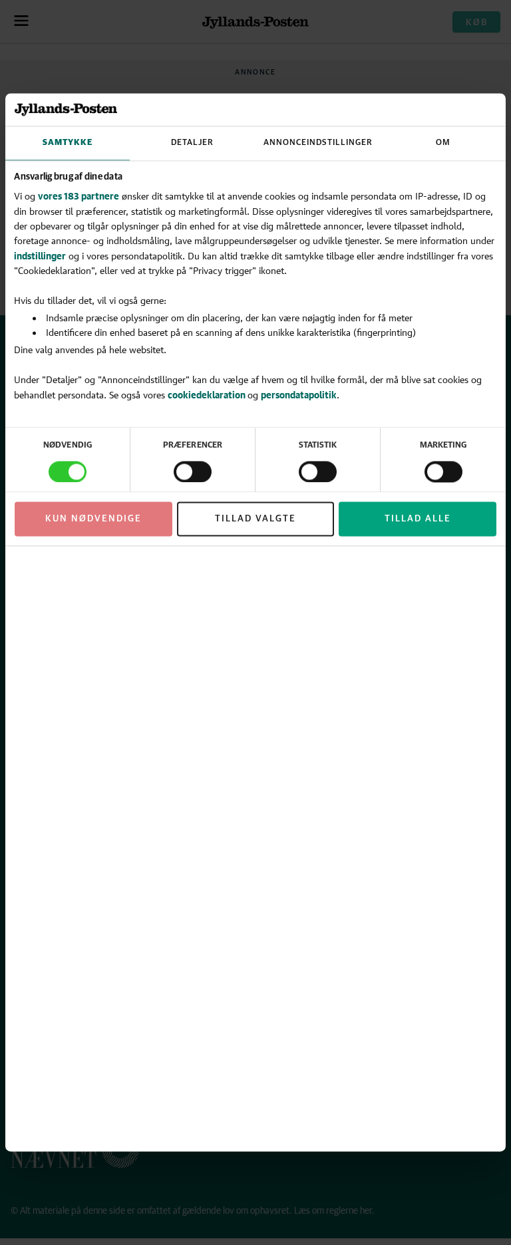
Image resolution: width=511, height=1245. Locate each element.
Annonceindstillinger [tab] (318, 142)
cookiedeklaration (208, 394)
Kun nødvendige (93, 518)
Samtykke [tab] (67, 142)
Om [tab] (443, 142)
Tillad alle (418, 518)
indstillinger (40, 255)
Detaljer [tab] (192, 142)
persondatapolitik (299, 394)
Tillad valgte (255, 518)
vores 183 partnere (78, 196)
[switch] (193, 471)
